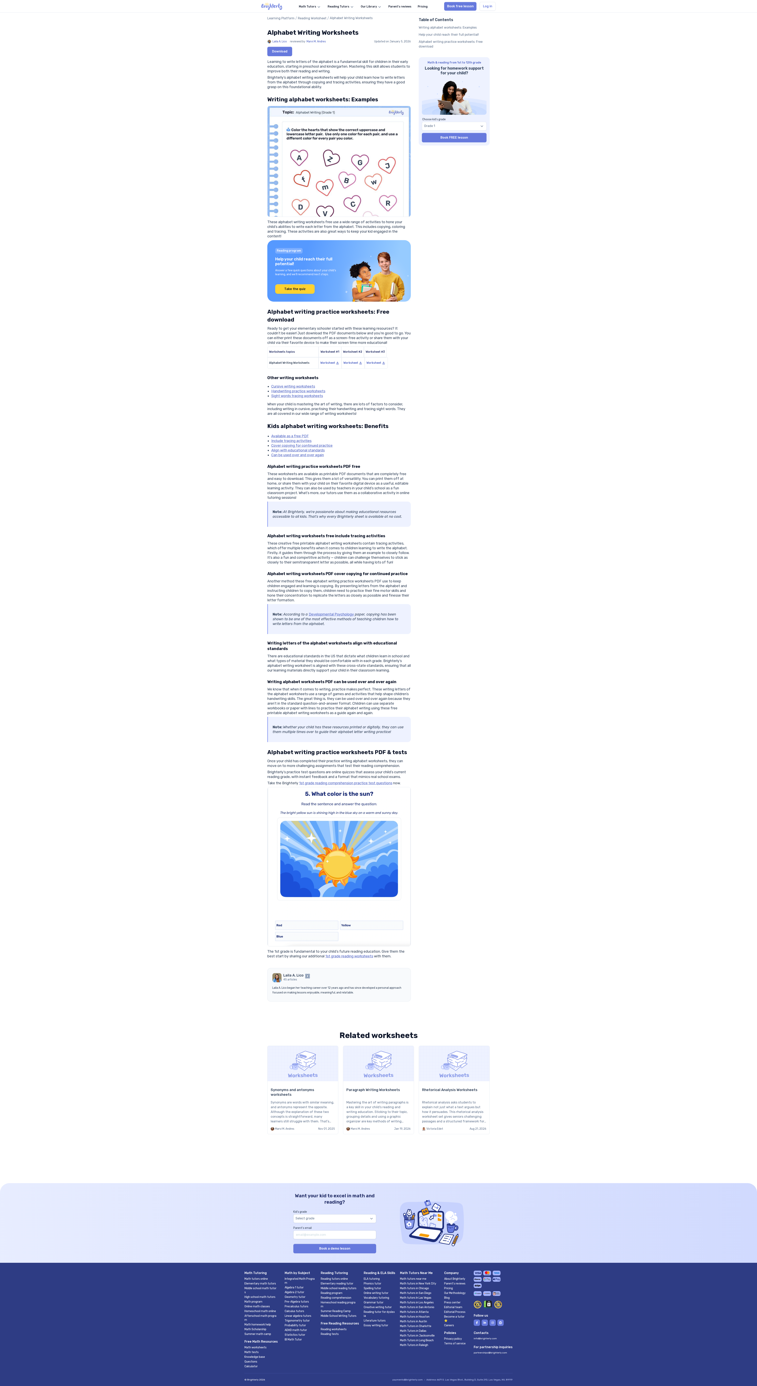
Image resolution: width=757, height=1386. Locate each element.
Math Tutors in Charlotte (415, 1326)
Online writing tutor (376, 1293)
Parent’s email (302, 1228)
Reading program (331, 1293)
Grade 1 (429, 126)
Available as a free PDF (290, 436)
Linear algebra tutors (298, 1316)
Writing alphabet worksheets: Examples (448, 27)
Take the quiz (295, 289)
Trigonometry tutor (297, 1320)
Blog (447, 1297)
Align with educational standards (298, 450)
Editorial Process (454, 1312)
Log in (487, 6)
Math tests (251, 1352)
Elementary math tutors (260, 1283)
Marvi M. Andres (316, 41)
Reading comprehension (336, 1297)
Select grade (305, 1218)
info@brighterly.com (485, 1338)
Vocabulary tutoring (376, 1297)
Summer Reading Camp (336, 1311)
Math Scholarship (255, 1329)
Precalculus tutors (296, 1306)
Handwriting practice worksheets (298, 391)
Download (279, 51)
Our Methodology (455, 1293)
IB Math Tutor (293, 1339)
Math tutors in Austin (413, 1321)
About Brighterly (454, 1279)
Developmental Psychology (331, 614)
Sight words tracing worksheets (297, 396)
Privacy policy (453, 1338)
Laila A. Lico (279, 41)
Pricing (448, 1288)
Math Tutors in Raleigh (414, 1345)
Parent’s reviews (454, 1283)
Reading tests (330, 1334)
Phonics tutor (372, 1283)
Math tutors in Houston (415, 1316)
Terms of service (455, 1343)
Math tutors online (256, 1279)
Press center (452, 1302)
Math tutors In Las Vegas (415, 1297)
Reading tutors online (334, 1279)
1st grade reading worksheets (349, 956)
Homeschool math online (260, 1311)
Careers (449, 1325)
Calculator (251, 1366)
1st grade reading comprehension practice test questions (345, 783)
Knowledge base (254, 1357)
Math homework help (257, 1324)
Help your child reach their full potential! (449, 34)
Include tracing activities (291, 441)
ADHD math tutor (296, 1330)
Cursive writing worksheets (293, 386)
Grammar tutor (373, 1302)
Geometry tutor (295, 1297)
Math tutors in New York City (418, 1283)
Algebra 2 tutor (294, 1292)
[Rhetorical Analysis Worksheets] (454, 1090)
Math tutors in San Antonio (417, 1307)
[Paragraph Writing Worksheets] (378, 1090)
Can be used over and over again (297, 455)
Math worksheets (255, 1347)
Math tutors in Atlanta (414, 1312)
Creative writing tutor (378, 1307)
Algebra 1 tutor (294, 1287)
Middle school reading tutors (338, 1288)
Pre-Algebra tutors (297, 1301)
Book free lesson (460, 6)
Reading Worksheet (312, 18)
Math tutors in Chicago (414, 1288)
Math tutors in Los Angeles (417, 1302)
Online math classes (257, 1306)
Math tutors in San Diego (415, 1293)
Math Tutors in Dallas (413, 1331)
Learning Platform (281, 18)
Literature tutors (375, 1320)
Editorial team (453, 1307)
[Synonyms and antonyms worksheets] (303, 1090)
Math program (253, 1301)
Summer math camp (257, 1334)
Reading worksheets (334, 1329)
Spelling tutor (372, 1288)
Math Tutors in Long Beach (417, 1340)
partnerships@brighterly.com (490, 1352)
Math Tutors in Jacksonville (417, 1335)
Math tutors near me (413, 1279)
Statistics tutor (295, 1335)
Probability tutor (295, 1325)
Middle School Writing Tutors (338, 1316)
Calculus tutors (294, 1311)
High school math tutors (259, 1297)
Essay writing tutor (376, 1325)
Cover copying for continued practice (302, 445)
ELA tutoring (372, 1279)
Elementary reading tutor (337, 1283)
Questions (250, 1361)
